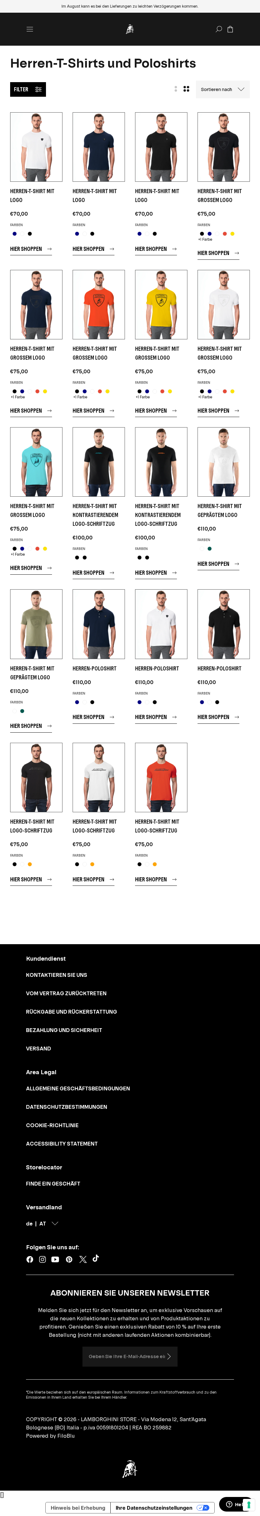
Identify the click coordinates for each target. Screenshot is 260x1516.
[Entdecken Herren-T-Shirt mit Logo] (36, 147)
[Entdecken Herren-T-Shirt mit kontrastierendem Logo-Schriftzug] (99, 462)
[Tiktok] (97, 1259)
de (29, 1223)
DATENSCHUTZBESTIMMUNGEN (66, 1107)
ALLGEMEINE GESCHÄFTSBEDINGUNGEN (78, 1088)
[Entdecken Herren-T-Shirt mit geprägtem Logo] (224, 462)
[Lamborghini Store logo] (130, 29)
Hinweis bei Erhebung (78, 1508)
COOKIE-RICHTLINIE (52, 1125)
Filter (21, 89)
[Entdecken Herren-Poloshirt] (99, 624)
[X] (83, 1259)
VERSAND (38, 1048)
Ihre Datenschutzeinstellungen (154, 1508)
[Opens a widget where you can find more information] (236, 1505)
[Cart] (230, 29)
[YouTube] (55, 1259)
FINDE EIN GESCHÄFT (53, 1183)
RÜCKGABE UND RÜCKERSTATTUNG (71, 1012)
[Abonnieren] (168, 1356)
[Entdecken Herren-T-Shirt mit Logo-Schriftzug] (36, 777)
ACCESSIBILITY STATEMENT (62, 1144)
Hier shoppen (26, 248)
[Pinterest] (69, 1259)
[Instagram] (42, 1259)
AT (42, 1223)
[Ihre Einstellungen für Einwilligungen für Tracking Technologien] (249, 1505)
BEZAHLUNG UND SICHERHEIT (64, 1030)
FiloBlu (66, 1436)
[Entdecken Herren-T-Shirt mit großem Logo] (224, 147)
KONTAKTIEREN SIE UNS (56, 975)
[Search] (219, 29)
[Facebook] (30, 1259)
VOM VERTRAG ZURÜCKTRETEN (66, 993)
